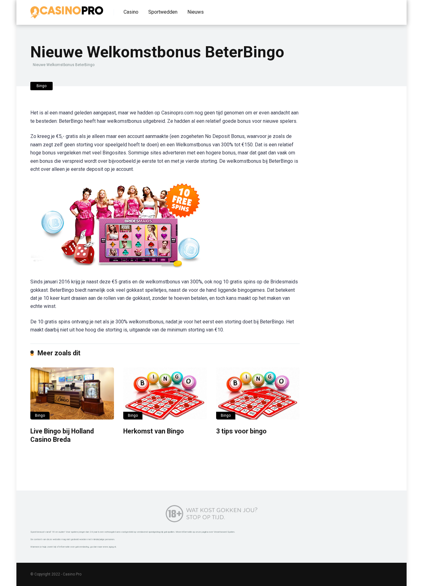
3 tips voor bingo (241, 431)
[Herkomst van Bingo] (165, 393)
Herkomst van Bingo (153, 431)
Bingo (41, 86)
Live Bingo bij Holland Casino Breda (62, 435)
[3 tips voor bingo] (258, 393)
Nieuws (195, 12)
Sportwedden (162, 12)
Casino (131, 12)
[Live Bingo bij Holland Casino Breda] (72, 393)
